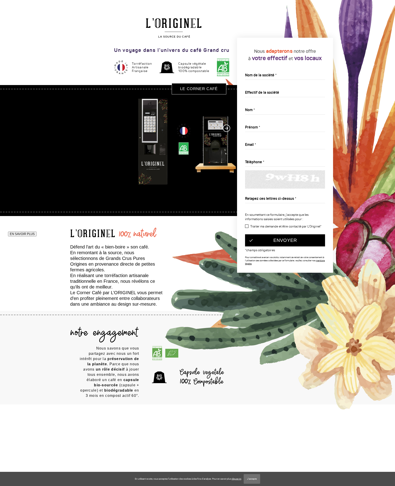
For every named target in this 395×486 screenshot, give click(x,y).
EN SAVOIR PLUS (22, 234)
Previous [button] (5, 187)
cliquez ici (236, 479)
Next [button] (226, 128)
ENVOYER (285, 240)
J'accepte (252, 479)
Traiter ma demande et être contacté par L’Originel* (285, 226)
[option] (166, 118)
